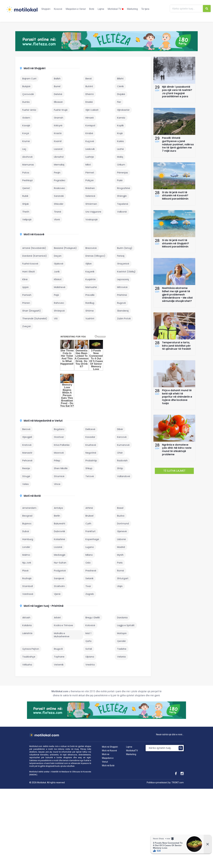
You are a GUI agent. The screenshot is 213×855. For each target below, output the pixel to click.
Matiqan (122, 633)
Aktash (26, 617)
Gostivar (59, 437)
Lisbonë (121, 539)
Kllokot (58, 279)
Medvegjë (59, 554)
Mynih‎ (120, 554)
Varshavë (27, 594)
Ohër (120, 452)
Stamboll (27, 586)
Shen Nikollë (61, 468)
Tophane (59, 656)
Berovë (26, 429)
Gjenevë (122, 531)
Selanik (89, 578)
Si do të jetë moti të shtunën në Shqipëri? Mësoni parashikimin (175, 243)
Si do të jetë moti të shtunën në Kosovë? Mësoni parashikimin (175, 196)
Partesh (26, 295)
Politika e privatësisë (157, 782)
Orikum (121, 164)
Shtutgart (122, 578)
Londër (26, 547)
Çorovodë (28, 94)
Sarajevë (59, 578)
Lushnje (89, 156)
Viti (56, 318)
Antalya (58, 508)
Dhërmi (89, 94)
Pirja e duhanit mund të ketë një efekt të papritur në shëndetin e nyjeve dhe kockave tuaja (177, 397)
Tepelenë (122, 203)
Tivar (88, 586)
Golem (26, 117)
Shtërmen (91, 203)
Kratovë (26, 445)
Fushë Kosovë (30, 263)
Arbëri (57, 617)
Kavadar (90, 437)
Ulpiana (89, 656)
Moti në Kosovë (34, 234)
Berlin (57, 515)
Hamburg (27, 539)
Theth (25, 211)
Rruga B (58, 648)
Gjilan (88, 263)
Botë (91, 8)
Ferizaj (120, 255)
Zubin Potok (124, 318)
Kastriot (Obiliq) (126, 271)
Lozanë (58, 547)
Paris (120, 562)
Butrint (89, 86)
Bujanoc (26, 523)
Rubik (25, 196)
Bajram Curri (29, 78)
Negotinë (90, 452)
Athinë (89, 508)
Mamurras (28, 164)
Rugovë (121, 302)
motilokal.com (61, 763)
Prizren (26, 302)
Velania (121, 656)
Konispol (90, 125)
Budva (120, 515)
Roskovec (59, 188)
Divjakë (121, 94)
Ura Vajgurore (93, 211)
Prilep (57, 460)
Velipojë (26, 219)
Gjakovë (58, 263)
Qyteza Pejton (30, 648)
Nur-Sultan (60, 562)
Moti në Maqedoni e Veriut (108, 758)
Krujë (120, 133)
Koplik (120, 125)
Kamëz (121, 117)
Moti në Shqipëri (34, 68)
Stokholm (59, 586)
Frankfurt (90, 531)
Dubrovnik (59, 531)
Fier (119, 102)
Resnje (26, 468)
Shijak (25, 203)
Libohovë (27, 156)
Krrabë (89, 133)
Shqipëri (45, 8)
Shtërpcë (59, 310)
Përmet (89, 172)
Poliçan (89, 180)
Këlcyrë (58, 125)
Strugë (26, 476)
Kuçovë (89, 141)
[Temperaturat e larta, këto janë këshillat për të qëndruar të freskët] (174, 338)
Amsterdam (29, 508)
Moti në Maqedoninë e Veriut (43, 421)
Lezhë (120, 149)
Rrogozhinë (123, 188)
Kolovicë (90, 625)
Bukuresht (59, 523)
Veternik (58, 664)
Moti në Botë (32, 496)
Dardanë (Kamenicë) (34, 255)
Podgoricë (60, 570)
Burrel (57, 86)
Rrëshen (90, 188)
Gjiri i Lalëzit (92, 109)
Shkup (88, 468)
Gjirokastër (123, 109)
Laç (24, 149)
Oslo (88, 562)
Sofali (88, 648)
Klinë (25, 279)
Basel (120, 508)
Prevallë (89, 295)
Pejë (56, 295)
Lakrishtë (27, 633)
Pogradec (59, 180)
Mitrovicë (122, 287)
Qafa (88, 641)
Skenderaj (122, 310)
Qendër (121, 641)
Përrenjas (122, 172)
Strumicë (59, 476)
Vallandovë (123, 476)
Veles (25, 484)
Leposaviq (123, 279)
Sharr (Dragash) (31, 310)
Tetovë (89, 476)
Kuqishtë (90, 279)
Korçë (25, 133)
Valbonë (122, 211)
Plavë (25, 570)
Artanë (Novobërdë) (34, 248)
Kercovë (122, 437)
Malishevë (59, 287)
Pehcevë (27, 460)
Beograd (27, 515)
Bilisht (120, 78)
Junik (57, 271)
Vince (57, 484)
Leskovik (90, 149)
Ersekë (89, 102)
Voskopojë (91, 219)
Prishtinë (122, 295)
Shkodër (58, 203)
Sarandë (59, 196)
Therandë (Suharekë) (34, 318)
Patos (25, 172)
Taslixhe (121, 648)
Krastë (58, 133)
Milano (89, 554)
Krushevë (90, 445)
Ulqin (120, 586)
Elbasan (58, 102)
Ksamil (57, 141)
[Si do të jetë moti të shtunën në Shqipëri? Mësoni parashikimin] (174, 236)
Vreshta (90, 664)
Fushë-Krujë (61, 109)
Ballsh (57, 78)
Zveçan (26, 326)
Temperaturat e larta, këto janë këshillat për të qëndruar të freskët (176, 346)
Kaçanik (89, 271)
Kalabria (27, 625)
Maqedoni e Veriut (76, 8)
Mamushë (91, 287)
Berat (88, 78)
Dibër (120, 429)
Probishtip (91, 460)
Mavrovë (59, 452)
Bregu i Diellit (92, 617)
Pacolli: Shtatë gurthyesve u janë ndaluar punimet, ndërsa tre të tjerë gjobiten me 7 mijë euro (178, 144)
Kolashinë (59, 539)
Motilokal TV (115, 8)
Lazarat (58, 149)
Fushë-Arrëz (29, 109)
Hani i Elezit (28, 271)
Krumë (26, 141)
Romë (120, 570)
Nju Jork (26, 562)
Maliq (120, 156)
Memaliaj (59, 164)
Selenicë (90, 196)
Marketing (132, 8)
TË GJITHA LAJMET (174, 470)
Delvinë (58, 94)
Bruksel (89, 515)
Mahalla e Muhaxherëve (61, 635)
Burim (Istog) (124, 248)
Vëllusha (27, 664)
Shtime (89, 310)
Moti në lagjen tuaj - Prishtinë (43, 606)
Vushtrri (89, 318)
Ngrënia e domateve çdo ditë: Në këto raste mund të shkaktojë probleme (176, 449)
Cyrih (88, 523)
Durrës (26, 102)
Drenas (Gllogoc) (95, 255)
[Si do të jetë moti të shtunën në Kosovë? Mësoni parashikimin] (174, 188)
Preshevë (90, 570)
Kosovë (58, 8)
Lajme (101, 8)
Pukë (120, 180)
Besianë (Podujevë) (65, 248)
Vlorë (57, 219)
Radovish (122, 460)
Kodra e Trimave (63, 625)
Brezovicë (91, 248)
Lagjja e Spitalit (126, 625)
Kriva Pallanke (62, 445)
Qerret (26, 188)
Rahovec (59, 302)
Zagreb (89, 594)
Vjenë (57, 594)
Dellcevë (90, 429)
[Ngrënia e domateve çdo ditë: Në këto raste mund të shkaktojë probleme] (174, 440)
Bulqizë (26, 86)
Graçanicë (123, 263)
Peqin (57, 172)
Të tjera (145, 8)
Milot (88, 164)
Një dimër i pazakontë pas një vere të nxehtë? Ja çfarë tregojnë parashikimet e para (177, 91)
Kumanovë (123, 445)
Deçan (57, 255)
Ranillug (89, 302)
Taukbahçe (28, 656)
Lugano (89, 547)
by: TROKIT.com (176, 782)
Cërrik (120, 86)
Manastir (27, 452)
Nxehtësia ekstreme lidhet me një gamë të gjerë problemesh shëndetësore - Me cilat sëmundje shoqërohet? (177, 294)
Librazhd (58, 156)
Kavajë (26, 125)
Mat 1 (88, 633)
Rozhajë (26, 578)
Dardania (122, 617)
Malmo (26, 554)
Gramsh (58, 117)
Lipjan (25, 287)
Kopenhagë (92, 539)
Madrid (121, 547)
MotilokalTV (132, 750)
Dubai (25, 531)
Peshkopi (27, 180)
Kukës (120, 141)
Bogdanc (59, 429)
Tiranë (57, 211)
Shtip (120, 468)
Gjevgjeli (27, 437)
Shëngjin (122, 196)
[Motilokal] (21, 11)
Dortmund (123, 523)
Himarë (89, 117)
